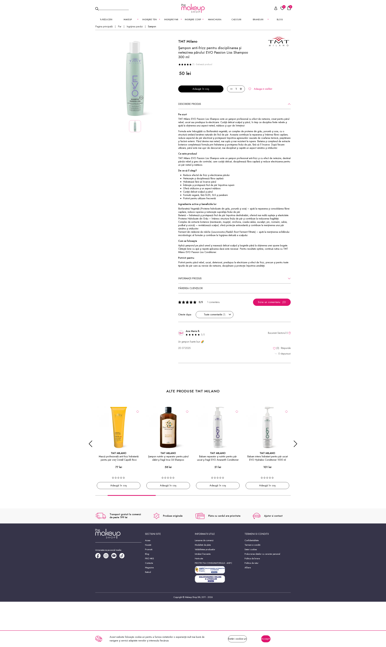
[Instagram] (107, 556)
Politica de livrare (252, 558)
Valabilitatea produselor (205, 549)
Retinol (148, 572)
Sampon (152, 26)
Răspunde (286, 348)
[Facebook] (99, 556)
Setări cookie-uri (237, 639)
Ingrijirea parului (135, 26)
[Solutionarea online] (218, 579)
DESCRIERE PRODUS (189, 104)
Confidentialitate (252, 540)
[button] (91, 444)
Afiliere (248, 567)
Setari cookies (251, 549)
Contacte (149, 563)
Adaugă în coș (201, 89)
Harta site (199, 558)
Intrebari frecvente (202, 553)
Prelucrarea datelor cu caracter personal (262, 553)
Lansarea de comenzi (204, 540)
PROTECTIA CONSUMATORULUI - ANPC (213, 563)
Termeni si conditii (252, 544)
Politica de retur (251, 563)
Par (119, 26)
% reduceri (106, 19)
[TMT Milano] (279, 41)
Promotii (148, 549)
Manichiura (214, 19)
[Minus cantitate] (231, 89)
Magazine (149, 567)
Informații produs (190, 278)
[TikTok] (123, 556)
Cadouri (236, 19)
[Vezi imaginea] (135, 78)
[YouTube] (115, 556)
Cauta (114, 8)
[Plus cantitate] (241, 89)
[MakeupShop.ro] (193, 8)
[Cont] (274, 9)
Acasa (147, 540)
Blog (280, 19)
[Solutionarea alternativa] (218, 570)
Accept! (265, 639)
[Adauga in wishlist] (137, 411)
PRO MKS (149, 558)
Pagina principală (104, 26)
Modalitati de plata (203, 544)
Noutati (148, 544)
